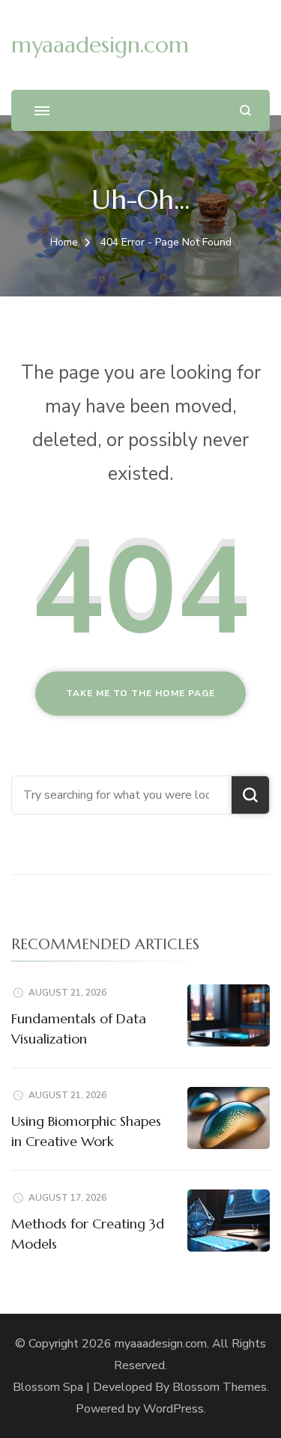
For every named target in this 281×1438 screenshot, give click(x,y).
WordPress (173, 1409)
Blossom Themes (219, 1387)
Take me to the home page (140, 693)
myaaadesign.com (100, 44)
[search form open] (245, 110)
